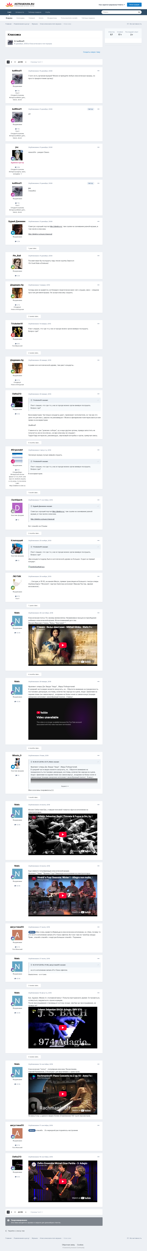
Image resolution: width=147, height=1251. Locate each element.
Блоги (41, 18)
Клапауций (17, 540)
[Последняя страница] (25, 62)
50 (18, 775)
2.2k (18, 276)
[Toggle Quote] (32, 400)
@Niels (32, 932)
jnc (16, 147)
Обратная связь (68, 1245)
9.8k (18, 167)
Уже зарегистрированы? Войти (111, 5)
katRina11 (20, 41)
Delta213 (16, 394)
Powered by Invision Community (73, 1247)
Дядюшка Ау (17, 285)
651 (18, 470)
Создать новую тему (91, 52)
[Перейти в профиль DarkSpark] (17, 508)
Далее (20, 62)
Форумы (9, 18)
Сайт (9, 12)
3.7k (18, 305)
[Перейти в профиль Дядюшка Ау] (17, 293)
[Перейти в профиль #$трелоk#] (17, 458)
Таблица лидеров (88, 18)
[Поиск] (139, 12)
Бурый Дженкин (16, 221)
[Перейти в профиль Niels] (17, 621)
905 (18, 344)
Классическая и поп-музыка (41, 44)
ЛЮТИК (17, 576)
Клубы (47, 12)
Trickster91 (17, 323)
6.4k (18, 414)
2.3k (18, 241)
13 (18, 520)
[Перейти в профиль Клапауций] (17, 548)
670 (18, 596)
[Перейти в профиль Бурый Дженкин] (17, 229)
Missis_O (16, 755)
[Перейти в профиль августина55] (17, 935)
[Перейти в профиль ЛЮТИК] (17, 584)
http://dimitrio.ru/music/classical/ (40, 234)
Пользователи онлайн (69, 18)
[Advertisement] (123, 63)
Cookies (80, 1245)
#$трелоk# (17, 450)
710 (18, 91)
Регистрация (134, 5)
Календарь (21, 18)
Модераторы (52, 18)
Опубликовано (40, 71)
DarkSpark (16, 500)
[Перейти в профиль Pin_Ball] (17, 264)
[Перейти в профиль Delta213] (17, 402)
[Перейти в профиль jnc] (17, 155)
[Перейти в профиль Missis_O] (17, 763)
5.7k (18, 947)
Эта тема (130, 12)
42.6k (18, 633)
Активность (20, 12)
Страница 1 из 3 (36, 62)
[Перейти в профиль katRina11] (10, 42)
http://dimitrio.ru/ (56, 226)
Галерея (32, 18)
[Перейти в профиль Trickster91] (17, 332)
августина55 (17, 927)
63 (18, 560)
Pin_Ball (17, 255)
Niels (17, 613)
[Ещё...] (98, 70)
